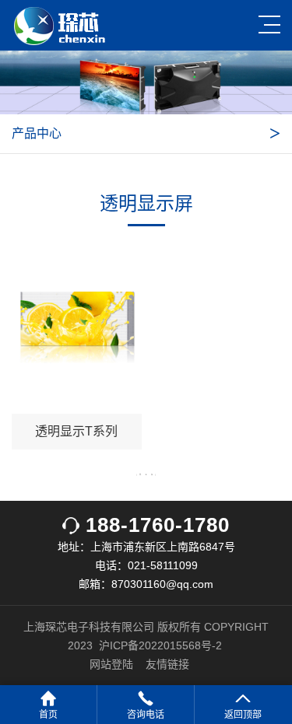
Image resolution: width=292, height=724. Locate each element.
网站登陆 (111, 664)
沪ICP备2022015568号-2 (160, 645)
